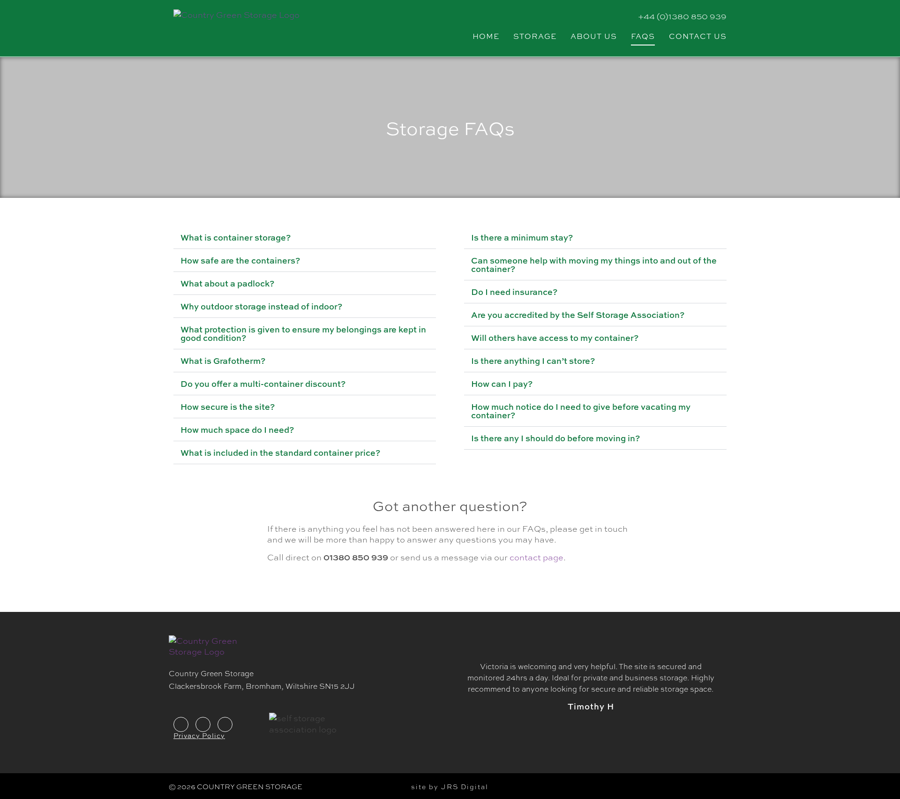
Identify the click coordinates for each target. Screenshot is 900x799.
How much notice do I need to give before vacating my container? (580, 410)
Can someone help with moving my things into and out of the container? (594, 264)
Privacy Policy (199, 735)
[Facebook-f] (180, 724)
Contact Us (698, 35)
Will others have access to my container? (554, 338)
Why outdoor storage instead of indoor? (261, 306)
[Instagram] (225, 724)
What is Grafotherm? (222, 360)
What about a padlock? (227, 283)
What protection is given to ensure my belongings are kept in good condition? (303, 333)
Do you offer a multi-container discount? (262, 383)
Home (485, 35)
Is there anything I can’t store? (533, 360)
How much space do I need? (237, 429)
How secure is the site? (227, 406)
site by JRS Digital (449, 786)
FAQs (643, 35)
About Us (593, 35)
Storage (534, 35)
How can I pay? (501, 383)
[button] (304, 237)
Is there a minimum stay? (522, 237)
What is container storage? (235, 237)
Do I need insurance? (514, 292)
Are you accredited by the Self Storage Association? (577, 315)
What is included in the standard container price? (280, 452)
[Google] (202, 724)
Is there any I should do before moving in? (555, 438)
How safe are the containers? (240, 260)
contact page (536, 557)
